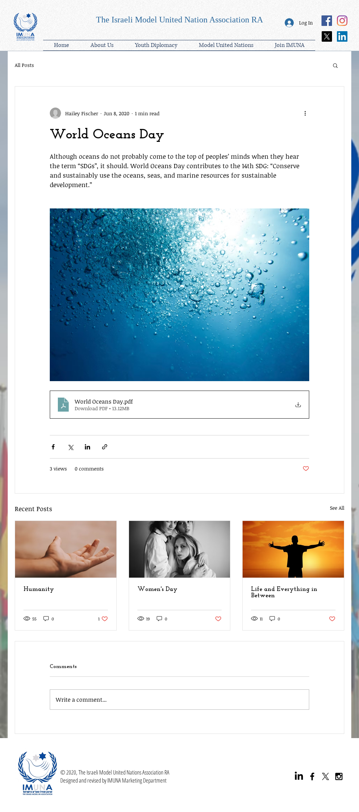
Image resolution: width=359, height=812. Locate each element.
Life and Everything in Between (284, 592)
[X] (326, 36)
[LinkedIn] (299, 776)
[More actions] (305, 113)
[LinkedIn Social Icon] (342, 36)
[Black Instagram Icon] (339, 776)
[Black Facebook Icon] (312, 776)
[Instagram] (342, 20)
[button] (156, 45)
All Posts (24, 65)
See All (337, 507)
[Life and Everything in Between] (293, 549)
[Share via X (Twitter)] (70, 446)
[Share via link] (104, 446)
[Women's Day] (179, 549)
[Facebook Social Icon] (326, 20)
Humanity (38, 589)
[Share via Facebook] (53, 446)
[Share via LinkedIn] (87, 446)
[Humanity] (65, 549)
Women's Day (157, 589)
